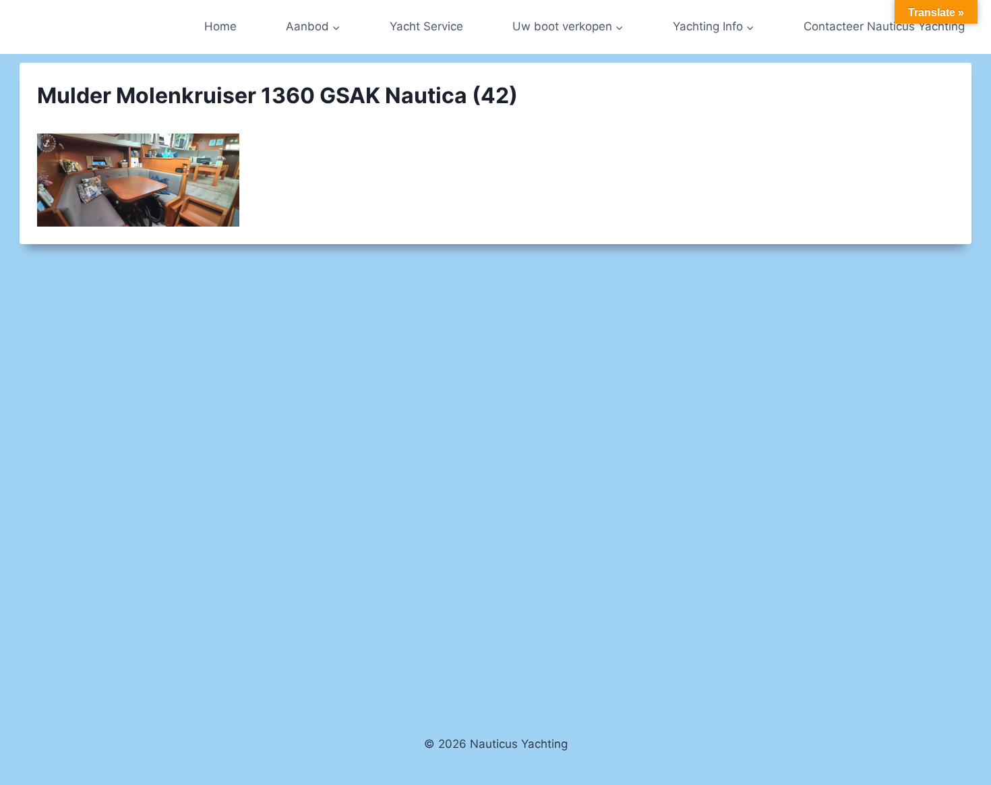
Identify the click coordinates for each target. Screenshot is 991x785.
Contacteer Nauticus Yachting (884, 26)
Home (220, 26)
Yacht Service (426, 26)
